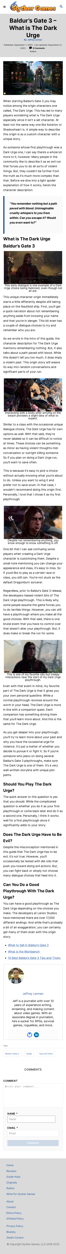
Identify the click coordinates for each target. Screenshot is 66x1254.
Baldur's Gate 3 (12, 1053)
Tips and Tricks (46, 1053)
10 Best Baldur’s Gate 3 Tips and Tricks (34, 958)
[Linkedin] (36, 1034)
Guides (33, 51)
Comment (10, 1080)
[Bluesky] (29, 1034)
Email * (12, 1127)
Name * (12, 1113)
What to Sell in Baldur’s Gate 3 (28, 945)
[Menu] (5, 7)
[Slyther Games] (33, 7)
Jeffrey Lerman (35, 39)
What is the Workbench (24, 951)
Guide (29, 1053)
